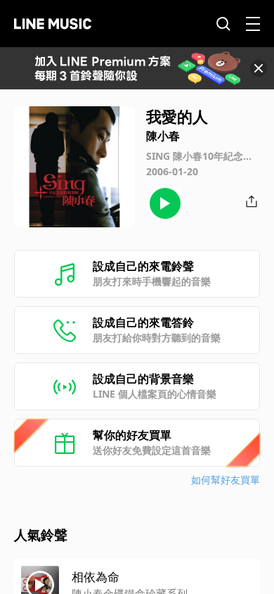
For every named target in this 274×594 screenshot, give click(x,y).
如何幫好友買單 (225, 479)
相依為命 (95, 577)
